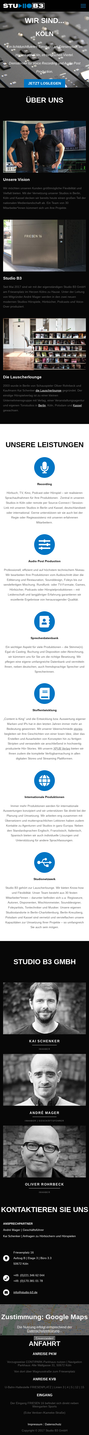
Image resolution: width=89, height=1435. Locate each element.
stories (78, 728)
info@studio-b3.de (25, 1292)
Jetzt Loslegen (44, 83)
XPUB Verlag (61, 748)
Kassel (77, 405)
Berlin (42, 405)
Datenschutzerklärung (43, 1331)
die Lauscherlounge (48, 390)
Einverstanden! (45, 1338)
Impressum (35, 1424)
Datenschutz (53, 1424)
